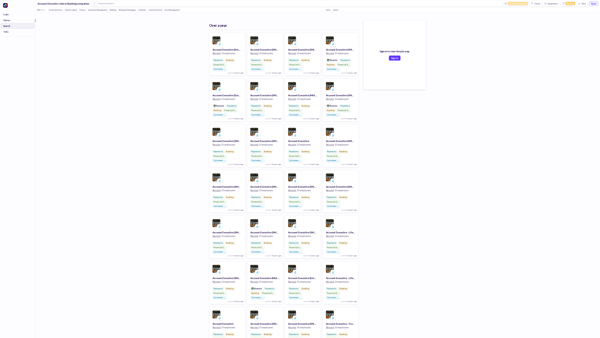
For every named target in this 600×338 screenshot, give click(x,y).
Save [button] (593, 3)
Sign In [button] (394, 58)
